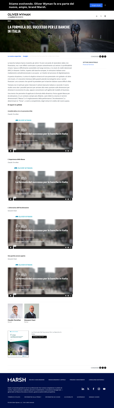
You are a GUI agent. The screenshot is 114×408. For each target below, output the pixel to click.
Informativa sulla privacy (32, 397)
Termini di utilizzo (14, 397)
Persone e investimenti (77, 380)
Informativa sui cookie (52, 397)
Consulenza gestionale (96, 380)
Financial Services (88, 64)
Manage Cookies (94, 397)
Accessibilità (68, 397)
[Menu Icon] (104, 15)
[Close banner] (105, 5)
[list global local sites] (96, 16)
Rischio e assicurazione (36, 380)
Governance (81, 397)
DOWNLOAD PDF (38, 337)
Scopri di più (96, 5)
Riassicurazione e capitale (57, 380)
